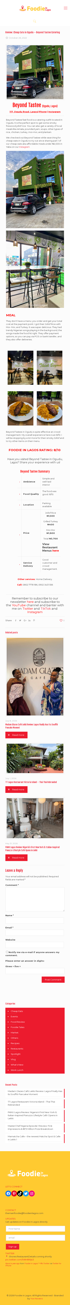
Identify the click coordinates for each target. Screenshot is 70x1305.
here (55, 550)
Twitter (27, 608)
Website (10, 939)
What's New (17, 1064)
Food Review (18, 1022)
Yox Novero (36, 1298)
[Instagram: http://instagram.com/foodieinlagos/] (32, 1193)
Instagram (54, 111)
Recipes (15, 1043)
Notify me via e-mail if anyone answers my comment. (32, 954)
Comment (12, 885)
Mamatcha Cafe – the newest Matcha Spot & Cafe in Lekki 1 (34, 1138)
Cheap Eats (17, 1011)
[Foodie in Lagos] (35, 8)
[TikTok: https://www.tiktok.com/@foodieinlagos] (20, 1193)
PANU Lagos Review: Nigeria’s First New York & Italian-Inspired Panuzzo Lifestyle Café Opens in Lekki (32, 1115)
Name (9, 915)
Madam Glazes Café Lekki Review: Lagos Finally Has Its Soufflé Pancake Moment (35, 1093)
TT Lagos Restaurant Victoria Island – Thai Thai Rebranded (31, 782)
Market (14, 1032)
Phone (43, 111)
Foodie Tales (17, 1027)
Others (14, 1038)
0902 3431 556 (45, 584)
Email (9, 927)
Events (14, 1016)
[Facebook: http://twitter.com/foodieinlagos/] (8, 1193)
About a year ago (12, 1262)
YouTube (19, 605)
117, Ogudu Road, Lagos (23, 111)
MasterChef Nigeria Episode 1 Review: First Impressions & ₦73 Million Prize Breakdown (30, 1127)
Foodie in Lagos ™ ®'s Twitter (37, 1262)
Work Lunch (17, 1070)
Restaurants (17, 1048)
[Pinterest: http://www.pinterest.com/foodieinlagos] (14, 1193)
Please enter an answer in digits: (24, 961)
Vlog (13, 1059)
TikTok (46, 608)
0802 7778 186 (30, 584)
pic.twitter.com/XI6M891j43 (19, 1258)
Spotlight (16, 1054)
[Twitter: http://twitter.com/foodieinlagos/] (26, 1193)
